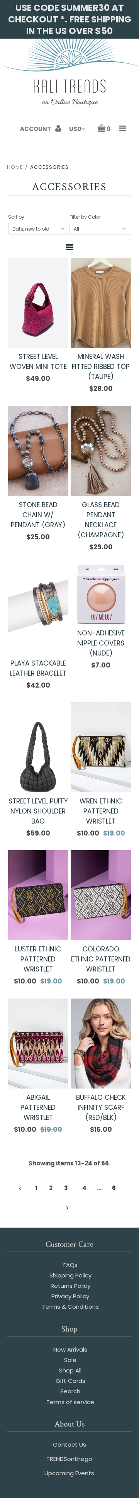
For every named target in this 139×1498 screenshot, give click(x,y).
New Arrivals (70, 1349)
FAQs (70, 1265)
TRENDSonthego (69, 1459)
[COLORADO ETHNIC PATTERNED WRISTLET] (101, 895)
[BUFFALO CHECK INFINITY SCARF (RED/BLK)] (101, 1044)
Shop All (70, 1370)
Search (70, 1391)
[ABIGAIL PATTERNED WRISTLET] (38, 1044)
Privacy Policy (70, 1296)
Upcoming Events (69, 1473)
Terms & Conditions (70, 1307)
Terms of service (70, 1402)
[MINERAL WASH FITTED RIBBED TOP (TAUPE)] (101, 303)
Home (15, 167)
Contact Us (69, 1444)
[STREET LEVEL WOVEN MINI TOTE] (38, 303)
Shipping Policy (70, 1275)
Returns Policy (70, 1286)
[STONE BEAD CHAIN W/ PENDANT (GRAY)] (38, 451)
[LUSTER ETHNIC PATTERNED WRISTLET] (38, 895)
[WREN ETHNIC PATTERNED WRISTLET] (101, 747)
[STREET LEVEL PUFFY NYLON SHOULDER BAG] (38, 747)
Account (36, 129)
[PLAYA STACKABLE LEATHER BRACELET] (38, 609)
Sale (70, 1360)
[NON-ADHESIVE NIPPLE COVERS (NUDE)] (101, 594)
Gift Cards (70, 1381)
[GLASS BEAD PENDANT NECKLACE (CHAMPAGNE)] (101, 451)
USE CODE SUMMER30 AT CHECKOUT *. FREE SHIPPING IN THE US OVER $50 (69, 19)
